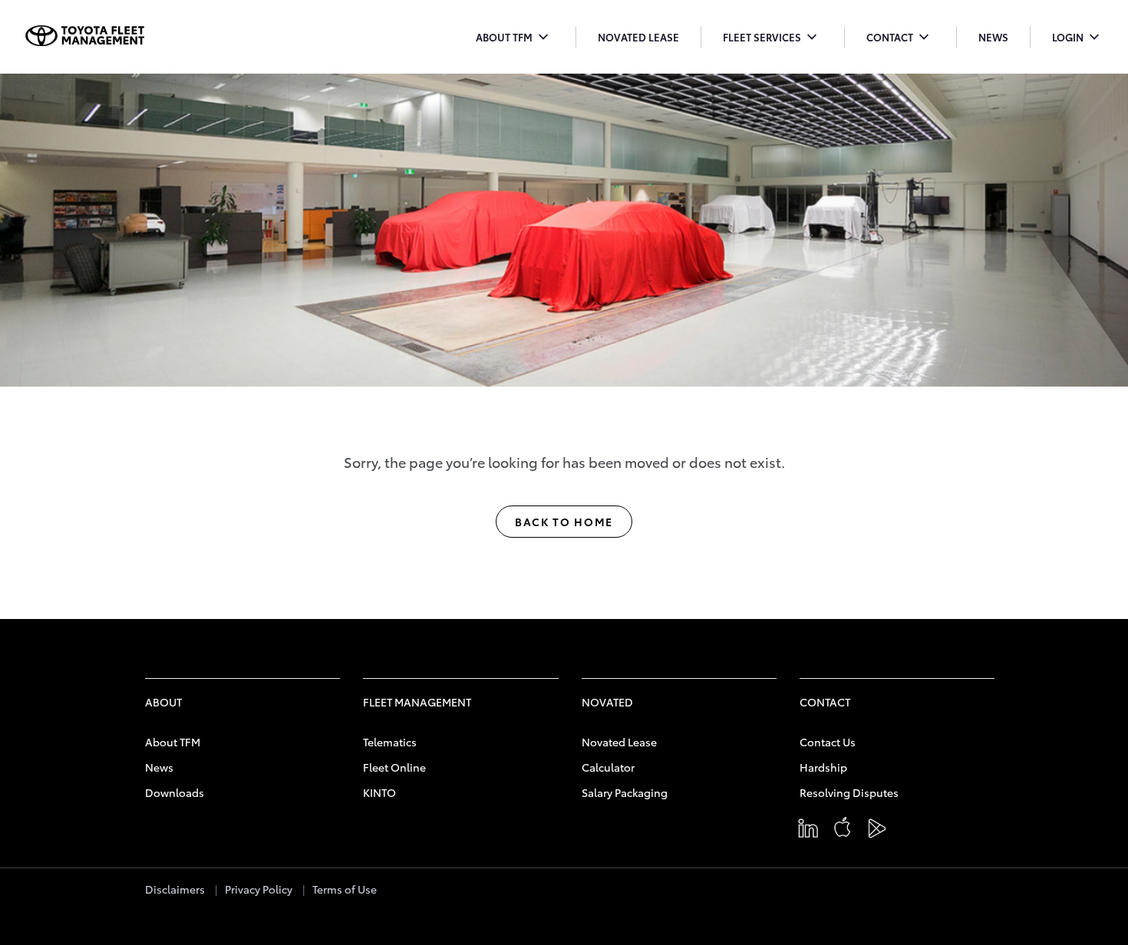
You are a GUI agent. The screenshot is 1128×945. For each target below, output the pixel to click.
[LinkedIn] (812, 831)
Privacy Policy (258, 889)
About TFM (515, 39)
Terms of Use (344, 889)
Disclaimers (175, 889)
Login (1078, 39)
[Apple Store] (846, 831)
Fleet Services (773, 39)
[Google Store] (881, 831)
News (993, 36)
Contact (900, 39)
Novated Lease (638, 36)
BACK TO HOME (564, 521)
